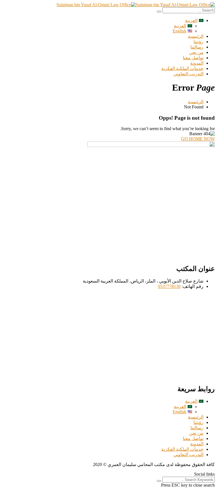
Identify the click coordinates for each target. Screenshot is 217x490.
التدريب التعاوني (188, 73)
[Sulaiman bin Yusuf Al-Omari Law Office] (175, 4)
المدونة (196, 63)
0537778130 (169, 286)
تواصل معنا (193, 57)
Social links (204, 474)
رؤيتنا (198, 41)
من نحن (196, 52)
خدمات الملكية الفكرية (182, 68)
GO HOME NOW (198, 138)
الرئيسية (195, 36)
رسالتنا (196, 47)
